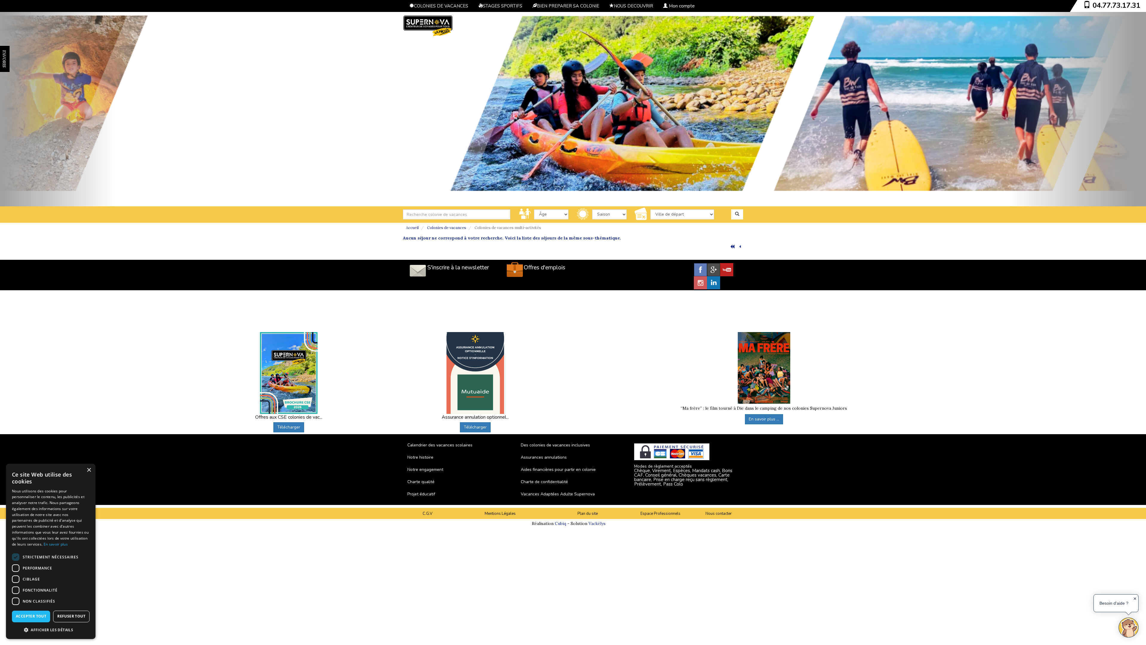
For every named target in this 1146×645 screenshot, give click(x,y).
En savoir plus (56, 544)
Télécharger (288, 427)
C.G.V (427, 513)
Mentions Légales (500, 513)
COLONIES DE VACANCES (441, 6)
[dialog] (51, 551)
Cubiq (560, 523)
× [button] (89, 470)
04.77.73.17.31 (1116, 5)
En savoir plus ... (764, 419)
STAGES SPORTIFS (502, 6)
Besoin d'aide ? (1113, 603)
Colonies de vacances (446, 227)
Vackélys (597, 523)
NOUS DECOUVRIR (633, 6)
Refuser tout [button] (71, 616)
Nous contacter (719, 513)
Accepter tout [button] (31, 616)
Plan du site (587, 513)
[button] (51, 629)
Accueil (412, 227)
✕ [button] (1135, 598)
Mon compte (681, 6)
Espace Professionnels (660, 513)
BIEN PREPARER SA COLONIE (568, 6)
